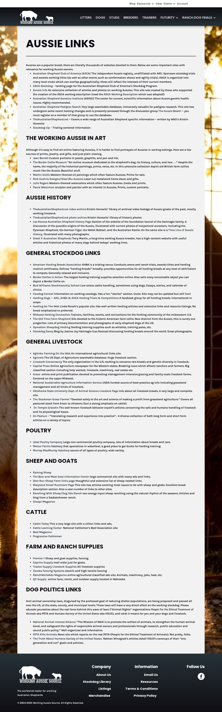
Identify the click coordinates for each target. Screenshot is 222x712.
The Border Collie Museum (50, 162)
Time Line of (176, 230)
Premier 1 (39, 558)
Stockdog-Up (41, 127)
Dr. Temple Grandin (46, 407)
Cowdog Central (43, 293)
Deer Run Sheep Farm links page (54, 480)
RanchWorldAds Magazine (50, 575)
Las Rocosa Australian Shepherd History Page (62, 221)
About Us (103, 675)
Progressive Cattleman (47, 536)
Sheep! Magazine (44, 501)
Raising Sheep (42, 472)
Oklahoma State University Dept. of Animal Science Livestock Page (75, 391)
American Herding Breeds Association (57, 264)
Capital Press (41, 366)
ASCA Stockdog (43, 86)
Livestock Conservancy (47, 361)
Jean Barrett (40, 158)
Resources (149, 682)
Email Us (151, 675)
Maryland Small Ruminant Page (53, 485)
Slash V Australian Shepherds (52, 238)
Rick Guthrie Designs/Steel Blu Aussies (58, 179)
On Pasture (40, 416)
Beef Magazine (42, 532)
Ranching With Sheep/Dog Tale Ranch (58, 493)
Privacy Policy (145, 695)
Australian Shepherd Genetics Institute (58, 98)
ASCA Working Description (121, 94)
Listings (105, 688)
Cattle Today (41, 523)
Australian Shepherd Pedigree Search (57, 106)
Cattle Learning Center (47, 528)
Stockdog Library (97, 682)
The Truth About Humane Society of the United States (68, 638)
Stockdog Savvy (43, 331)
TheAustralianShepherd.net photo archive (60, 217)
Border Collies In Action (48, 277)
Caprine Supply (43, 562)
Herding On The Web (46, 306)
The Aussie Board (170, 111)
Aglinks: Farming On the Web (51, 353)
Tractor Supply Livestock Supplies (55, 566)
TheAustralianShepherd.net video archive (59, 209)
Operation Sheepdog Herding (51, 327)
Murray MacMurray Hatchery (51, 450)
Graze (37, 374)
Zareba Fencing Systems (48, 570)
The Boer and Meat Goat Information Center (61, 476)
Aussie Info (40, 90)
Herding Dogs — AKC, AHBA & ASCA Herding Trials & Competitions (76, 298)
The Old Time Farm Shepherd (52, 318)
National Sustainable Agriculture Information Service (67, 382)
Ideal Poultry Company (47, 442)
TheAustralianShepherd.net (50, 119)
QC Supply (40, 579)
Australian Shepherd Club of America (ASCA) (62, 73)
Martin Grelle (41, 174)
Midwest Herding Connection (51, 314)
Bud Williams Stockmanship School (56, 285)
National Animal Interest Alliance (54, 622)
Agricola (38, 357)
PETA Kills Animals (45, 634)
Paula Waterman (43, 187)
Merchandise (99, 695)
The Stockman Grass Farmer (51, 399)
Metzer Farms (41, 446)
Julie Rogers (40, 183)
